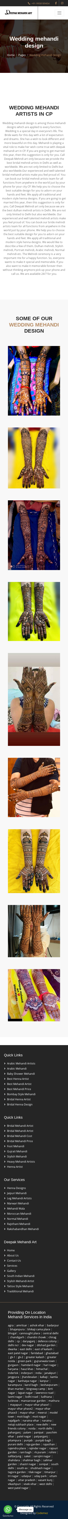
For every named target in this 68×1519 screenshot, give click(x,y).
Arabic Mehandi (17, 1068)
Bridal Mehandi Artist (20, 1126)
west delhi (46, 1484)
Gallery (11, 1271)
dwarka (13, 1349)
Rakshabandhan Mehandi (23, 1229)
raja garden (33, 1444)
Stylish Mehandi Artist (20, 1281)
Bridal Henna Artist (19, 1099)
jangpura (14, 1377)
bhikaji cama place (39, 1329)
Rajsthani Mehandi (18, 1224)
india (38, 1373)
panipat (39, 1432)
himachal (42, 1369)
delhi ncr (13, 1345)
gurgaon (13, 1365)
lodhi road (32, 1397)
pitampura (15, 1440)
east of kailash (44, 1349)
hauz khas (27, 1369)
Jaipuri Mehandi (17, 1193)
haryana (13, 1369)
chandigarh (17, 1337)
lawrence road (45, 1393)
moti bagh (23, 1416)
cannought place (30, 1333)
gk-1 (13, 1357)
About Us (13, 1255)
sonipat (44, 1464)
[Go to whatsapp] (8, 1509)
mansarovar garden (33, 1401)
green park (25, 1361)
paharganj (14, 1432)
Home (11, 55)
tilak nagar (35, 1472)
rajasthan (49, 1444)
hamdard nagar (31, 1365)
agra (11, 1325)
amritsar (22, 1325)
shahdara (14, 1460)
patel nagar (24, 1436)
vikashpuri (14, 1484)
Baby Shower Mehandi (21, 1074)
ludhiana (46, 1397)
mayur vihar (27, 1412)
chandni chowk (36, 1337)
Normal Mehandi (17, 1219)
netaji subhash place (21, 1424)
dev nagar (28, 1345)
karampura (15, 1385)
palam (27, 1432)
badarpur (53, 1325)
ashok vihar (37, 1325)
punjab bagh (43, 1440)
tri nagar (13, 1476)
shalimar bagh (32, 1460)
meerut (43, 1412)
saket (27, 1456)
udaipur (26, 1476)
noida (32, 1428)
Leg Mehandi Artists (19, 1198)
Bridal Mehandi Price (20, 1141)
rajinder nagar (38, 1448)
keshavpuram (49, 1385)
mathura (54, 1401)
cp (18, 1341)
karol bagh (31, 1385)
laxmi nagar (15, 1397)
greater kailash (35, 1357)
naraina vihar (31, 1420)
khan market (16, 1389)
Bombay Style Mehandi (21, 1094)
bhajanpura (17, 1329)
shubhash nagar (40, 1468)
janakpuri (50, 1373)
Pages (22, 55)
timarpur (50, 1472)
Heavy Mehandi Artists (21, 1161)
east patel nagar (18, 1353)
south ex (22, 1468)
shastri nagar (28, 1464)
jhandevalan (30, 1377)
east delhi (26, 1349)
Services (12, 1266)
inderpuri (27, 1373)
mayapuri (16, 1404)
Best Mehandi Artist (19, 1084)
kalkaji (44, 1377)
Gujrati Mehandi (17, 1151)
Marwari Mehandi (18, 1203)
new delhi (42, 1424)
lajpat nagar (26, 1393)
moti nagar (40, 1416)
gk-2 (21, 1357)
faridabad (37, 1353)
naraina (47, 1420)
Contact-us (14, 1260)
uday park (40, 1476)
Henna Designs (16, 1188)
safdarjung (15, 1456)
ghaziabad (52, 1353)
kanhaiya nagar (28, 1381)
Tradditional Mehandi (20, 1291)
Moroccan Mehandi (19, 1213)
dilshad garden (46, 1345)
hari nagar (50, 1365)
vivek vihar (30, 1484)
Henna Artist (15, 1167)
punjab (28, 1440)
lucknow (13, 1401)
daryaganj (29, 1341)
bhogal (12, 1333)
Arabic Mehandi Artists (21, 1063)
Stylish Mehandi (17, 1156)
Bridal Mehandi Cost (19, 1136)
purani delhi (16, 1444)
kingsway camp (36, 1389)
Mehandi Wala (16, 1208)
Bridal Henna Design (20, 1104)
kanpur (44, 1381)
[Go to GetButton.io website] (8, 1516)
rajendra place (17, 1448)
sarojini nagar (42, 1456)
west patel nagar (18, 1488)
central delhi (50, 1333)
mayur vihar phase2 (20, 1408)
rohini (53, 1452)
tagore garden (17, 1472)
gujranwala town (44, 1361)
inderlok (13, 1373)
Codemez (42, 1513)
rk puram (40, 1452)
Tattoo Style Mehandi (20, 1286)
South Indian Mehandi (20, 1276)
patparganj (41, 1436)
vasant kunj (45, 1480)
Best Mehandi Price (19, 1089)
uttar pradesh (27, 1480)
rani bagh (26, 1452)
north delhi (45, 1428)
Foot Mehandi (15, 1146)
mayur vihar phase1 (37, 1404)
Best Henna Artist (18, 1079)
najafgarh (14, 1420)
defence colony (47, 1341)
